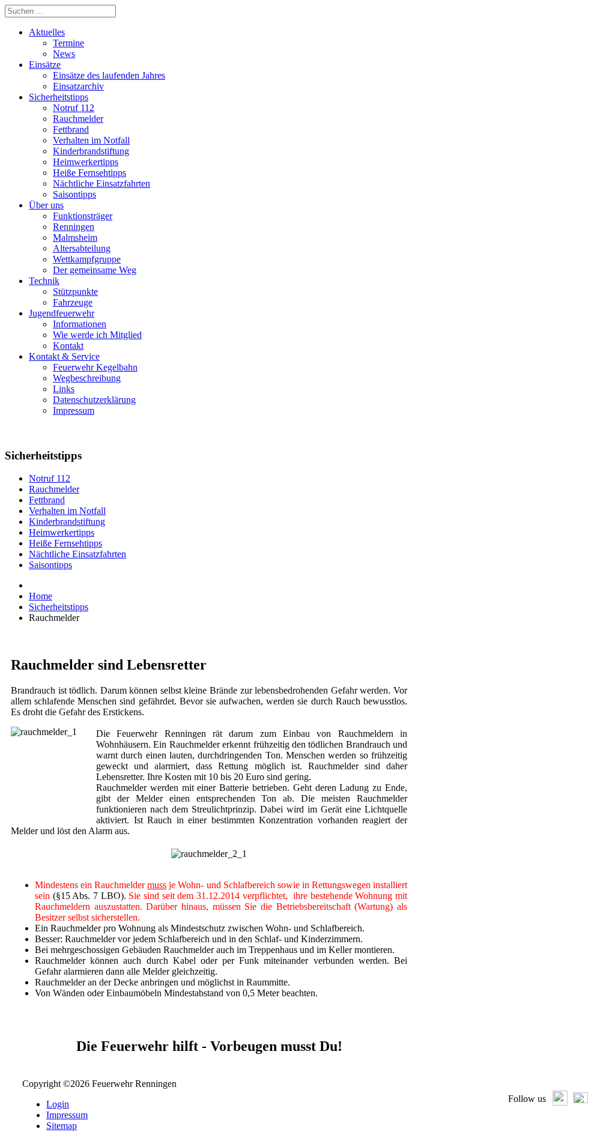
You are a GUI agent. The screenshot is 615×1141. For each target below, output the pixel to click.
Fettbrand (47, 500)
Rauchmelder (54, 489)
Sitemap (61, 1126)
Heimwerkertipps (61, 532)
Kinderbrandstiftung (67, 521)
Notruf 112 (49, 478)
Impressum (67, 1115)
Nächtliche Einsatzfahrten (77, 554)
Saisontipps (50, 565)
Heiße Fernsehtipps (65, 543)
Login (57, 1104)
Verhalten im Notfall (67, 511)
